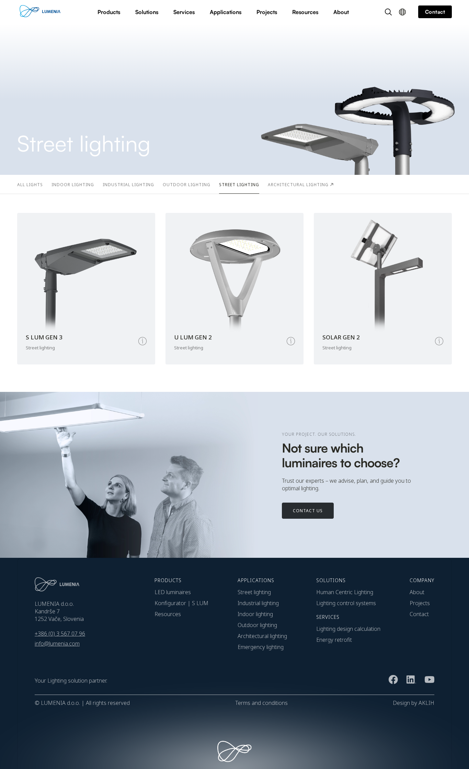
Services (184, 12)
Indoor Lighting (255, 614)
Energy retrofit (334, 640)
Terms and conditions (261, 703)
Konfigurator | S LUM (181, 603)
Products (109, 12)
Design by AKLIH (413, 703)
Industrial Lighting (258, 603)
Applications (225, 12)
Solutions (146, 12)
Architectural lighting (262, 636)
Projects (266, 12)
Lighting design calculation (348, 629)
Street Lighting (254, 592)
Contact (419, 614)
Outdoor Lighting (257, 625)
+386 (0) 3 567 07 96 (60, 633)
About (341, 12)
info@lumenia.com (57, 643)
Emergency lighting (261, 647)
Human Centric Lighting (344, 592)
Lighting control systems (346, 603)
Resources (305, 12)
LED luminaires (173, 592)
